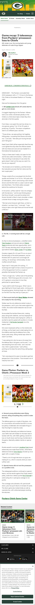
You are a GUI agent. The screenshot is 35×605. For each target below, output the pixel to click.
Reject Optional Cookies (17, 596)
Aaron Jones (19, 249)
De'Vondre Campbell (16, 322)
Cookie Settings (17, 591)
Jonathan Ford (23, 447)
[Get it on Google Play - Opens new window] (23, 559)
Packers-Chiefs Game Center (14, 498)
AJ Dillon (28, 249)
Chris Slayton (18, 452)
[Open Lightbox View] (17, 396)
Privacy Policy (15, 588)
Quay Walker (22, 297)
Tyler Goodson (6, 243)
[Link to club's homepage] (3, 12)
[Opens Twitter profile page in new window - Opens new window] (9, 57)
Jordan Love (10, 106)
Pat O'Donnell (27, 475)
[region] (17, 584)
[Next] (30, 85)
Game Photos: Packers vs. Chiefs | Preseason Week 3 (15, 371)
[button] (17, 222)
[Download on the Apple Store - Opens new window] (11, 559)
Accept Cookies (17, 601)
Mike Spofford (12, 52)
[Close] (33, 566)
